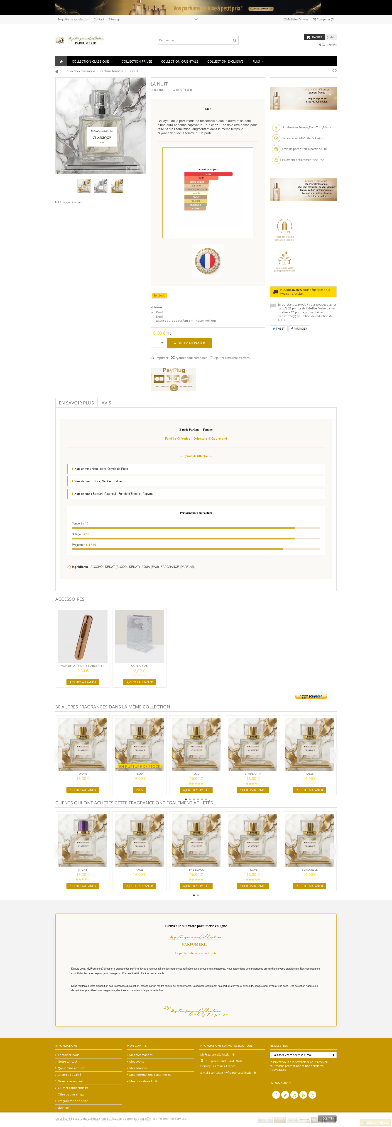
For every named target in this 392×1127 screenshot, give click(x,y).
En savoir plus (76, 403)
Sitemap (114, 19)
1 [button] (186, 799)
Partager (300, 329)
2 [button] (190, 799)
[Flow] (139, 744)
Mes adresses (138, 1068)
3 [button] (194, 799)
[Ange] (309, 744)
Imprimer (161, 358)
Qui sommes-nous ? (71, 1068)
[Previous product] (333, 70)
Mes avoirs (136, 1061)
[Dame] (83, 744)
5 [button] (202, 799)
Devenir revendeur (70, 1081)
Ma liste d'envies (297, 19)
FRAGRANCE (158, 90)
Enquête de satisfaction (73, 19)
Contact (99, 19)
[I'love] (253, 840)
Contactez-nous (68, 1055)
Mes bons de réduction (144, 1081)
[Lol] (196, 744)
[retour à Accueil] (56, 71)
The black (196, 869)
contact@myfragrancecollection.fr (233, 1073)
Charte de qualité (69, 1075)
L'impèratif (253, 774)
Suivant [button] (144, 126)
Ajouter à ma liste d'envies (232, 358)
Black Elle (310, 869)
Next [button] (334, 755)
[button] (92, 61)
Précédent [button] (58, 126)
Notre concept (67, 1061)
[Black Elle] (309, 840)
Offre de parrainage (71, 1094)
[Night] (83, 840)
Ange (310, 774)
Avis (106, 403)
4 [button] (198, 799)
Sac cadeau (139, 666)
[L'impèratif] (253, 744)
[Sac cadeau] (139, 636)
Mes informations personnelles (150, 1075)
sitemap (63, 1108)
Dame (83, 774)
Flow (139, 774)
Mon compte (137, 1046)
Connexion (329, 44)
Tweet (280, 329)
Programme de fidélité (73, 1101)
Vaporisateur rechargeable (82, 666)
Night (82, 869)
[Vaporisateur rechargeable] (83, 636)
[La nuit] (84, 186)
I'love (253, 869)
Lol (196, 774)
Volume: (157, 307)
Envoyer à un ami (71, 202)
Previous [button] (58, 755)
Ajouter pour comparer (191, 358)
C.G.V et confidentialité (73, 1088)
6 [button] (206, 799)
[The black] (196, 840)
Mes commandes (140, 1055)
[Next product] (336, 70)
